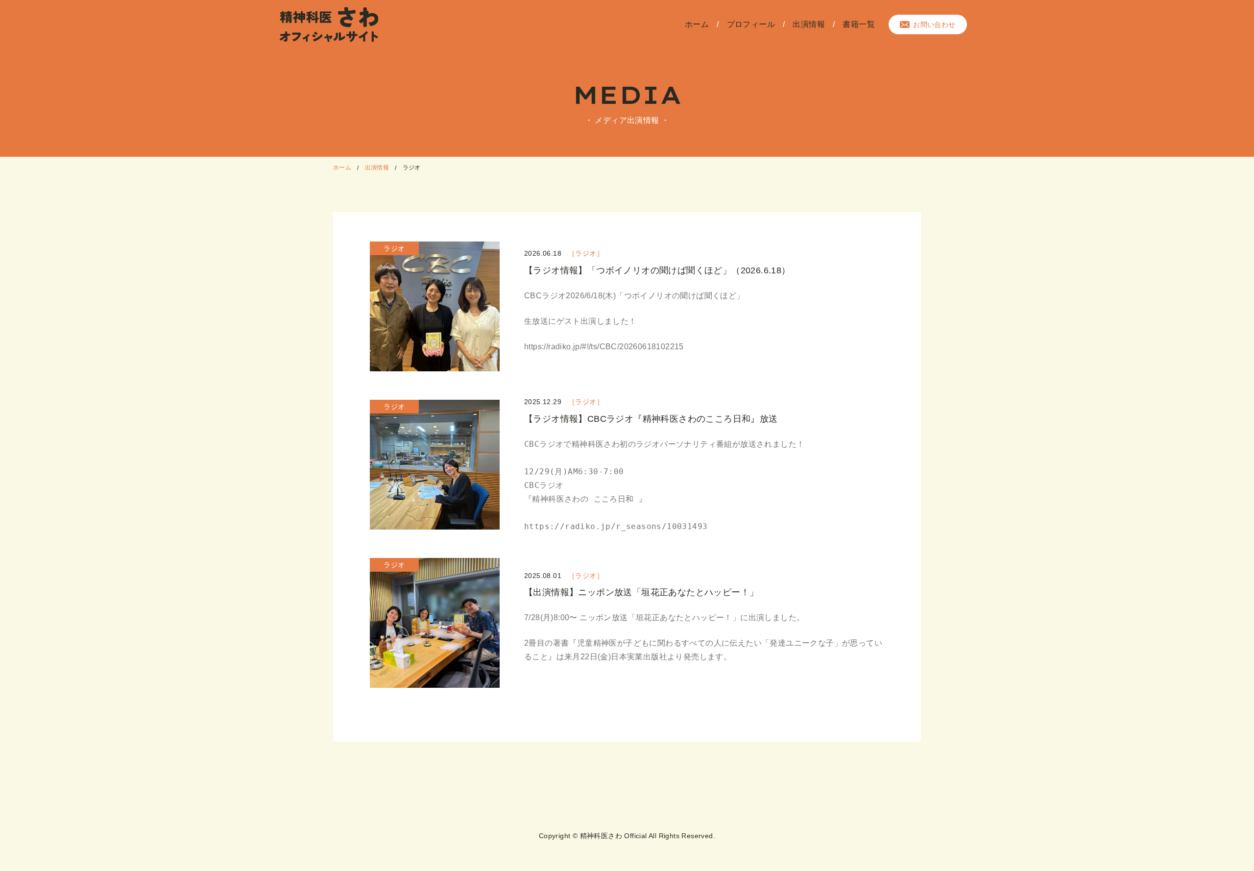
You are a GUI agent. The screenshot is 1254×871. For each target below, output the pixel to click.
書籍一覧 (859, 24)
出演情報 (809, 24)
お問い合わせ (934, 24)
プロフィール (751, 24)
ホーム (697, 24)
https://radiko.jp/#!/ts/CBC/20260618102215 (604, 346)
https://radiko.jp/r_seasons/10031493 (615, 526)
